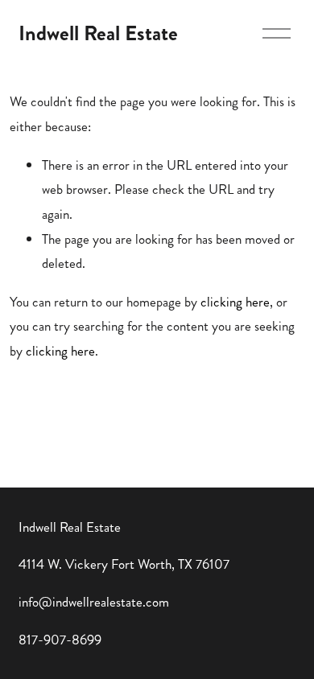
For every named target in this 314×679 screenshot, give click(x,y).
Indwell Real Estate (98, 33)
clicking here (235, 301)
